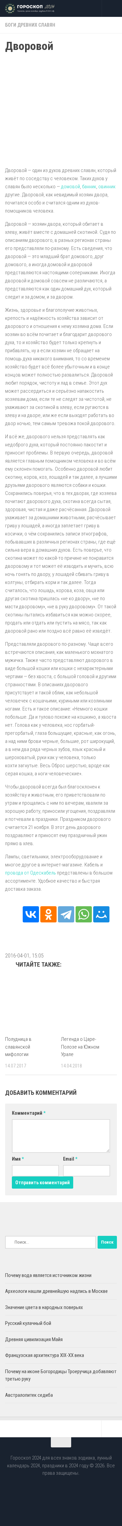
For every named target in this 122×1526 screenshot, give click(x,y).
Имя (18, 1159)
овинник (107, 187)
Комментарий (28, 1113)
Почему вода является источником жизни (48, 1275)
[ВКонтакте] (31, 914)
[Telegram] (66, 914)
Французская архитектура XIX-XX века (44, 1355)
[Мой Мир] (101, 914)
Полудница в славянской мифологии (18, 1046)
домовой (70, 187)
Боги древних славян (30, 25)
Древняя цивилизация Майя (34, 1339)
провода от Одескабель (30, 873)
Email (70, 1159)
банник (89, 187)
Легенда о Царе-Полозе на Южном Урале (80, 1046)
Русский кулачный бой (28, 1323)
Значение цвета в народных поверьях (44, 1307)
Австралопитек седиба (29, 1395)
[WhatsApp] (84, 914)
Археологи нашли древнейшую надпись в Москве (56, 1291)
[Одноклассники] (48, 914)
